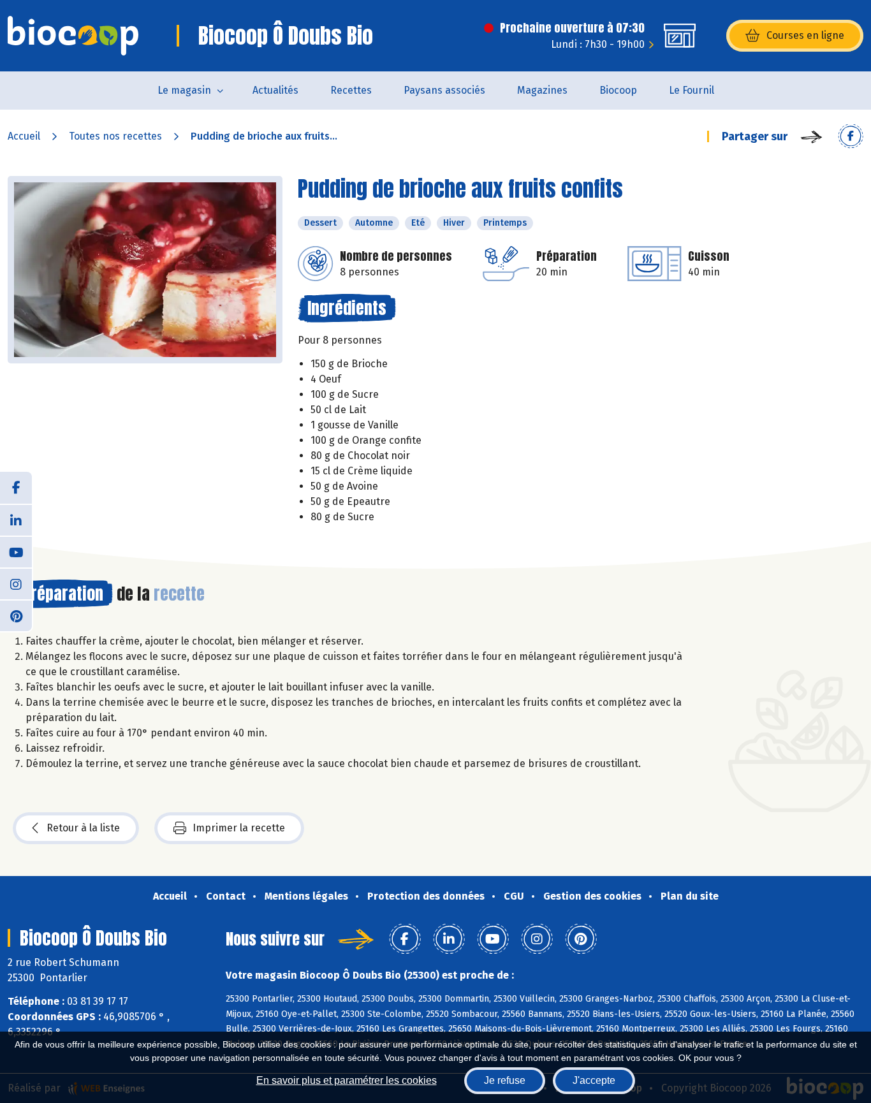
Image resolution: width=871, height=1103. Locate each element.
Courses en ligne (805, 35)
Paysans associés (444, 90)
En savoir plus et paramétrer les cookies (346, 1080)
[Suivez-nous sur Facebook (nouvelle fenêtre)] (16, 488)
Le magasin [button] (184, 90)
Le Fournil (691, 90)
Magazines (542, 90)
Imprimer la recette (239, 828)
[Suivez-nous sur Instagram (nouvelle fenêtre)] (16, 583)
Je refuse (504, 1080)
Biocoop (618, 90)
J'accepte (594, 1080)
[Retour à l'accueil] (73, 35)
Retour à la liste (83, 828)
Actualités (275, 90)
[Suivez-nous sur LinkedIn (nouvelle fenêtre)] (16, 520)
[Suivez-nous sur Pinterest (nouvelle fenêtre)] (16, 615)
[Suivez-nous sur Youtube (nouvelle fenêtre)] (16, 551)
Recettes (351, 90)
